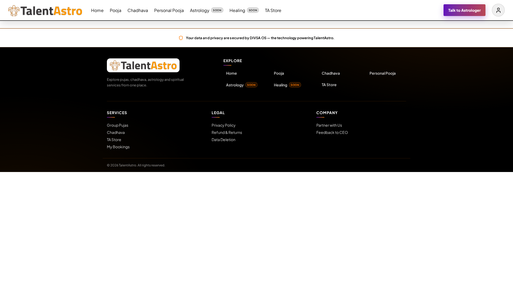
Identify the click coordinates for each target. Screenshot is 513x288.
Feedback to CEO (332, 132)
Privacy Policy (224, 125)
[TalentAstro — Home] (45, 10)
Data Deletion (223, 139)
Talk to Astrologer (464, 10)
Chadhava (137, 10)
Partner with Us (329, 125)
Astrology (205, 10)
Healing (243, 10)
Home (97, 10)
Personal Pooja (169, 10)
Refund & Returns (227, 132)
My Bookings (118, 146)
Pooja (115, 10)
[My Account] (498, 10)
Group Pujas (117, 125)
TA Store (273, 10)
